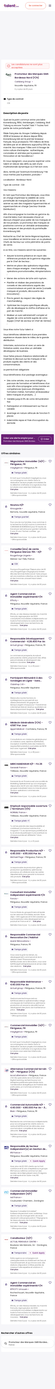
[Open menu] (50, 5)
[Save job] (50, 461)
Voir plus (14, 489)
